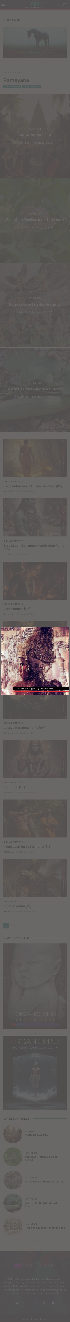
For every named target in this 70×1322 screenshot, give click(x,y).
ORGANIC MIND (35, 660)
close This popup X (41, 691)
